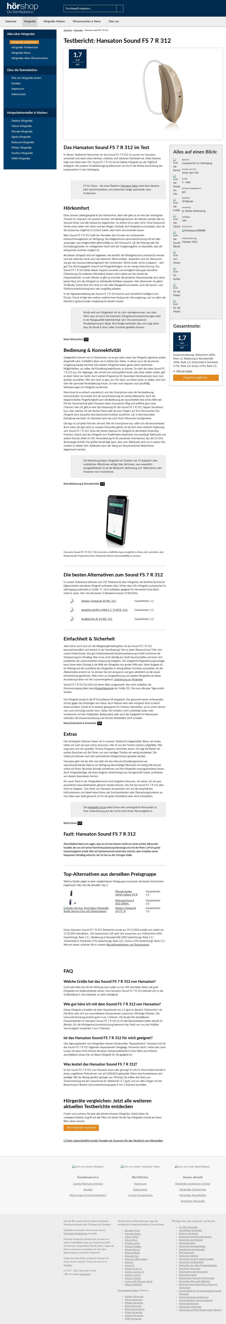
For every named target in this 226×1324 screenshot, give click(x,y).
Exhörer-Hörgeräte (188, 1234)
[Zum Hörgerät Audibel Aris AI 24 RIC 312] (71, 622)
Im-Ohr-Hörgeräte (188, 1227)
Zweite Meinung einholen (88, 1184)
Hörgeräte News (21, 53)
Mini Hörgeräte (186, 1253)
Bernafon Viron (132, 1231)
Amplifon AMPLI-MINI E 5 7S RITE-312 (104, 610)
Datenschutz (18, 94)
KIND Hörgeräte (20, 158)
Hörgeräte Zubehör (188, 1256)
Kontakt (15, 83)
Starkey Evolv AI (133, 1269)
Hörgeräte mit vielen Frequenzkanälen (198, 1265)
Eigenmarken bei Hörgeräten (193, 1272)
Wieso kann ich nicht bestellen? (88, 1195)
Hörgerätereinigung (189, 1304)
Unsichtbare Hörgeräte (190, 1230)
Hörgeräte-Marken (54, 21)
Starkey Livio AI (133, 1275)
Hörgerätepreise (187, 1243)
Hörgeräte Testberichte (24, 47)
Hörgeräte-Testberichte (192, 1189)
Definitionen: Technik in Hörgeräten (196, 1278)
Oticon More (131, 1240)
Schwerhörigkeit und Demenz (194, 1297)
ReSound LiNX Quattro (136, 1259)
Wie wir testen (184, 371)
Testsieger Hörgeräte (193, 1201)
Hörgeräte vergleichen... (196, 377)
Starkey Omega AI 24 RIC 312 (98, 601)
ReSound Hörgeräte (22, 142)
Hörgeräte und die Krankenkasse (195, 1237)
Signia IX (129, 1262)
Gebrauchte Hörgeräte (190, 1307)
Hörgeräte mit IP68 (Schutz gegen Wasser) (200, 1310)
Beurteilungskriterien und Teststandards (127, 945)
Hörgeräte (30, 21)
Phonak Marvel (132, 1250)
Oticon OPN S (132, 1237)
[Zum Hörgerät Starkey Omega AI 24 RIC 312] (71, 604)
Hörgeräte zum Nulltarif (191, 1240)
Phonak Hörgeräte (21, 131)
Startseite (10, 21)
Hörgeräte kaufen (188, 1275)
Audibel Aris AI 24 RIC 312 (96, 619)
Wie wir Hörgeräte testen (26, 78)
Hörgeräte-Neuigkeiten (192, 1195)
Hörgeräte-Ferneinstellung (192, 1246)
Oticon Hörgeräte (21, 126)
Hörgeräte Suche (97, 807)
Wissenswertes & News (87, 21)
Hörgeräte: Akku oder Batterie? (194, 1281)
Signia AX (129, 1266)
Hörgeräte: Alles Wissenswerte (29, 58)
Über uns (114, 21)
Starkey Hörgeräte (21, 121)
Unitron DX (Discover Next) (138, 1282)
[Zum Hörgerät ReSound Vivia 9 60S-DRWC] (71, 905)
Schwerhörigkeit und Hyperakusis (196, 1300)
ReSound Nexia (132, 1253)
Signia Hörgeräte (21, 137)
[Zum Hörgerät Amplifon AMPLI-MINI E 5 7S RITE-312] (71, 613)
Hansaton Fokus (129, 186)
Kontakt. (68, 1265)
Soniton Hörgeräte (22, 153)
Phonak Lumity (132, 1243)
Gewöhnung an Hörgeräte (128, 679)
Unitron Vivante (133, 1278)
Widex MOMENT (133, 1285)
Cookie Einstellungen (140, 1195)
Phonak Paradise (133, 1246)
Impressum (17, 89)
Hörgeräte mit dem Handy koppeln (196, 1259)
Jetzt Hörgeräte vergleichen (81, 1127)
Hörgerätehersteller (128, 1291)
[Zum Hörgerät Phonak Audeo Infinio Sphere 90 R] (71, 896)
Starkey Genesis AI (134, 1272)
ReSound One (131, 1256)
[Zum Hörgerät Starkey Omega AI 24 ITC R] (88, 911)
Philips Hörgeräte (21, 147)
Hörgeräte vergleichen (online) (192, 1184)
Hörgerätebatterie (104, 688)
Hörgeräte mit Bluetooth (191, 1262)
